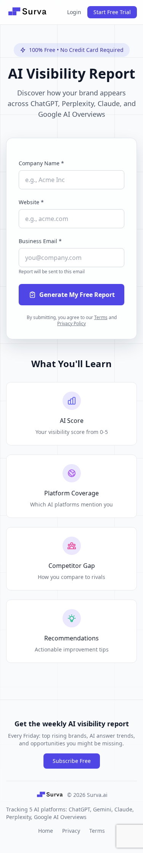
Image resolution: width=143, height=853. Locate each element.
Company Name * (41, 163)
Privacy (71, 830)
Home (45, 830)
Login (74, 12)
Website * (31, 202)
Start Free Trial (112, 12)
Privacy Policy (71, 323)
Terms (101, 317)
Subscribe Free (72, 760)
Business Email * (40, 241)
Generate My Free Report (77, 294)
